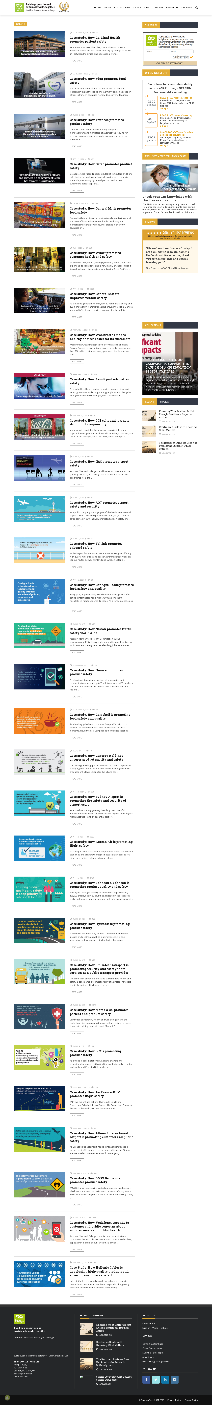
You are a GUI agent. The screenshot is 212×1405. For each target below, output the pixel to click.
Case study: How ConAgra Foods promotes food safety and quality (102, 587)
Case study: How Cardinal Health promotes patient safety (95, 39)
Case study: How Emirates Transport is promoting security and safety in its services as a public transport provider (99, 969)
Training (186, 7)
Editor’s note (148, 1323)
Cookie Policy (191, 1400)
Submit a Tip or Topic (152, 1352)
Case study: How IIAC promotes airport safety (99, 463)
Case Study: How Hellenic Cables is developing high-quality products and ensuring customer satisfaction (99, 1271)
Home (97, 7)
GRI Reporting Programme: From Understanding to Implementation (175, 120)
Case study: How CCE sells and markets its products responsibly (99, 422)
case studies (141, 7)
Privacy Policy (174, 1400)
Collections (122, 7)
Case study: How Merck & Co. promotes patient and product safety (99, 1012)
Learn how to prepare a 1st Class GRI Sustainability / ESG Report (177, 103)
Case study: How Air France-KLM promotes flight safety (95, 1094)
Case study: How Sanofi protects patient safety (100, 381)
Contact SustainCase (152, 1343)
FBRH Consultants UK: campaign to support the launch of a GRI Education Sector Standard (168, 365)
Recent (149, 401)
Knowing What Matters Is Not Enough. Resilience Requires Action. (176, 414)
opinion (158, 7)
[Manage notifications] (7, 1397)
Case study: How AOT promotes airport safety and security (99, 504)
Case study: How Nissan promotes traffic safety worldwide (101, 631)
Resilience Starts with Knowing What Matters (178, 428)
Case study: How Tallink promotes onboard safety (96, 545)
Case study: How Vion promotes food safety (98, 80)
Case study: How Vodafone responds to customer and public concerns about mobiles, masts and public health (99, 1226)
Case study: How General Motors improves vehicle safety (94, 296)
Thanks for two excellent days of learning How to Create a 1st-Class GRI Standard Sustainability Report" (170, 252)
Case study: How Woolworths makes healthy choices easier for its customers (100, 337)
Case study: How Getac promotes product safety (101, 166)
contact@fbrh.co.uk (23, 1373)
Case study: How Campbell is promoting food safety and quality (100, 716)
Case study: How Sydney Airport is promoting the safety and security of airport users (98, 800)
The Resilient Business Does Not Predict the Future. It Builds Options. (178, 445)
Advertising (148, 1356)
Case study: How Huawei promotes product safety (96, 672)
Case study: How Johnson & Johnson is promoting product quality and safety (99, 885)
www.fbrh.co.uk (21, 1376)
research (172, 7)
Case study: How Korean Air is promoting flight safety (101, 843)
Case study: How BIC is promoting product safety (95, 1053)
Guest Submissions (152, 1348)
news (107, 7)
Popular (164, 402)
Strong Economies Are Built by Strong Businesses (114, 1378)
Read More (77, 61)
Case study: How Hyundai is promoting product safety (100, 926)
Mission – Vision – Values (155, 1327)
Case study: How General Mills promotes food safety (100, 210)
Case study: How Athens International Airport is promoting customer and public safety (101, 1137)
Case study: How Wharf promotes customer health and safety (95, 255)
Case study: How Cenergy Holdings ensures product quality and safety (96, 757)
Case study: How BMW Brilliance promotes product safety (95, 1180)
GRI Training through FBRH (155, 1361)
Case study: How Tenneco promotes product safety (97, 122)
